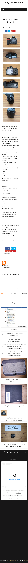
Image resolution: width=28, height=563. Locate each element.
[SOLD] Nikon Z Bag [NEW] (14, 379)
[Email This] (5, 253)
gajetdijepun (9, 233)
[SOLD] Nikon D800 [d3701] (14, 418)
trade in (6, 227)
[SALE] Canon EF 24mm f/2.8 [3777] (14, 444)
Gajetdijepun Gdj (13, 498)
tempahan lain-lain (7, 238)
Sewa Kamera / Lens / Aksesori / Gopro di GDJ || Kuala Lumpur (14, 352)
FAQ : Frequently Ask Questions (14, 333)
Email (3, 220)
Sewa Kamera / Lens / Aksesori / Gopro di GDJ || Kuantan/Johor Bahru (14, 345)
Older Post (18, 288)
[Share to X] (7, 253)
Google (14, 303)
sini (15, 240)
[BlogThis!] (6, 253)
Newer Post (2, 288)
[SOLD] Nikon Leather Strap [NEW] (14, 406)
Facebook (4, 218)
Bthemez (26, 560)
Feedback (14, 329)
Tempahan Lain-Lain (14, 339)
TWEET (14, 248)
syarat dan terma (9, 206)
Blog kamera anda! (14, 2)
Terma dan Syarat (8, 130)
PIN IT (14, 251)
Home (10, 288)
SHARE (7, 248)
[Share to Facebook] (9, 253)
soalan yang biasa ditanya (11, 199)
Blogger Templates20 (11, 560)
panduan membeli (9, 208)
